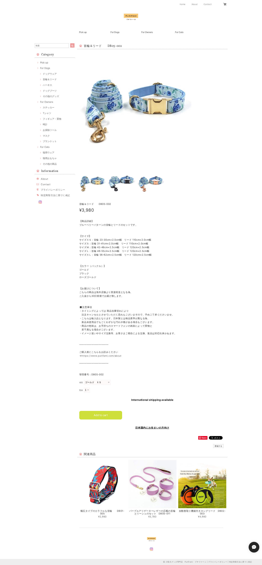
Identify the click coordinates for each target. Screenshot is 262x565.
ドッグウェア (50, 73)
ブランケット (50, 141)
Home (183, 4)
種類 (81, 382)
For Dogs (115, 32)
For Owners (147, 32)
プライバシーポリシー (53, 189)
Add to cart (101, 415)
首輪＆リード (50, 79)
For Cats (179, 32)
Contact (208, 4)
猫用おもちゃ (50, 158)
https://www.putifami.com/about (102, 355)
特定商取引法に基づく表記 (55, 195)
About (195, 4)
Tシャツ (47, 113)
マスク (46, 135)
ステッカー (48, 107)
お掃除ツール (50, 130)
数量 (81, 390)
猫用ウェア (48, 152)
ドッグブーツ (50, 90)
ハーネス (47, 85)
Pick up (83, 32)
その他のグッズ (51, 96)
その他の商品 (50, 163)
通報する (218, 446)
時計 (45, 124)
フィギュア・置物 (52, 118)
